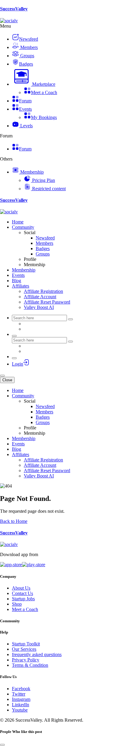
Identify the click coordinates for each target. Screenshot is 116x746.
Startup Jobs (23, 598)
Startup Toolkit (26, 643)
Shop (17, 604)
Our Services (24, 649)
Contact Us (22, 593)
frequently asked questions (37, 654)
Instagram (21, 699)
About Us (21, 588)
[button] (33, 84)
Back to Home (13, 521)
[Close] (2, 745)
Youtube (20, 709)
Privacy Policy (25, 659)
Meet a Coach (25, 609)
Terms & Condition (30, 665)
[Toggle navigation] (2, 376)
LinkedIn (20, 704)
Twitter (18, 693)
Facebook (21, 688)
